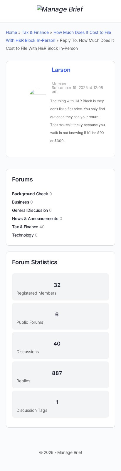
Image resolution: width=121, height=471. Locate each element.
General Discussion (30, 210)
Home (11, 32)
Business (20, 201)
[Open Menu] (9, 10)
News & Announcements (35, 218)
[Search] (110, 11)
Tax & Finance (35, 32)
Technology (23, 234)
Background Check (30, 193)
